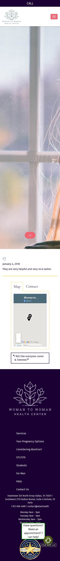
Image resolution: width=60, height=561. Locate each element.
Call (30, 3)
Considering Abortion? (29, 449)
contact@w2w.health (38, 506)
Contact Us (22, 489)
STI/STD (20, 457)
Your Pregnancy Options (30, 441)
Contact (32, 286)
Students (21, 465)
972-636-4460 (19, 506)
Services (21, 433)
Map (17, 286)
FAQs (19, 481)
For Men (20, 473)
